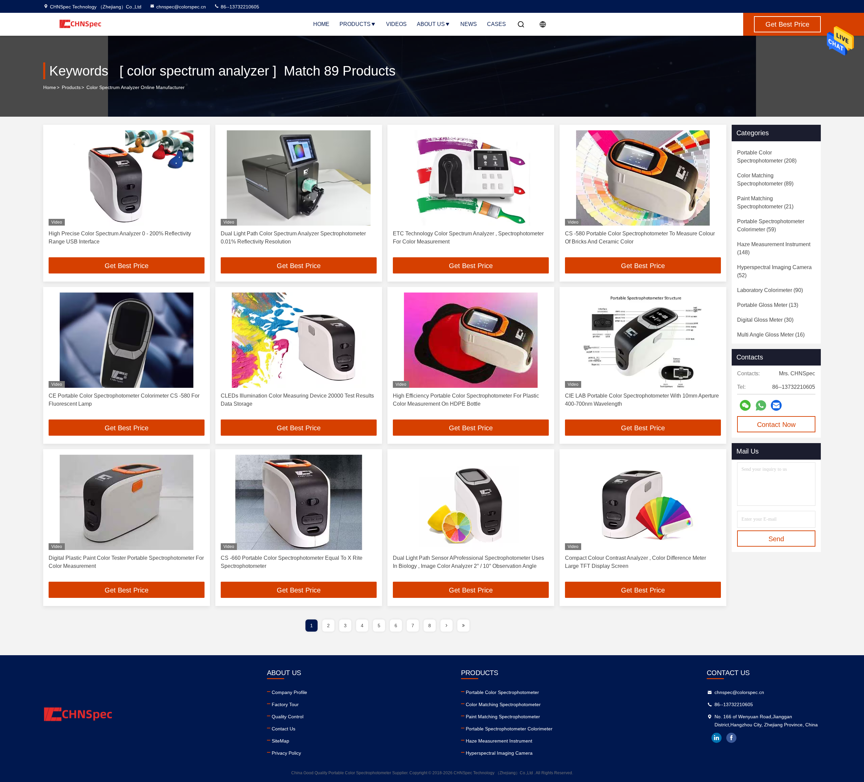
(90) (770, 290)
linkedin (716, 738)
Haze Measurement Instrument (499, 741)
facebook (731, 738)
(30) (765, 320)
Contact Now (776, 424)
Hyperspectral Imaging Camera (499, 753)
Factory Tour (285, 704)
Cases (496, 24)
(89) (765, 179)
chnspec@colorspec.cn (181, 6)
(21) (765, 202)
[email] (776, 405)
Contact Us (283, 728)
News (468, 24)
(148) (773, 248)
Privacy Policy (286, 753)
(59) (770, 225)
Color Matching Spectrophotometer (503, 704)
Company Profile (289, 692)
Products (355, 24)
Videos (396, 24)
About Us (431, 24)
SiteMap (280, 741)
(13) (767, 305)
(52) (774, 271)
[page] (446, 625)
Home (321, 24)
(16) (771, 335)
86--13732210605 (239, 6)
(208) (766, 157)
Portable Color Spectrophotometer (502, 692)
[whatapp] (761, 405)
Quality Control (287, 716)
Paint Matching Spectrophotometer (503, 716)
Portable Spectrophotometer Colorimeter (509, 728)
